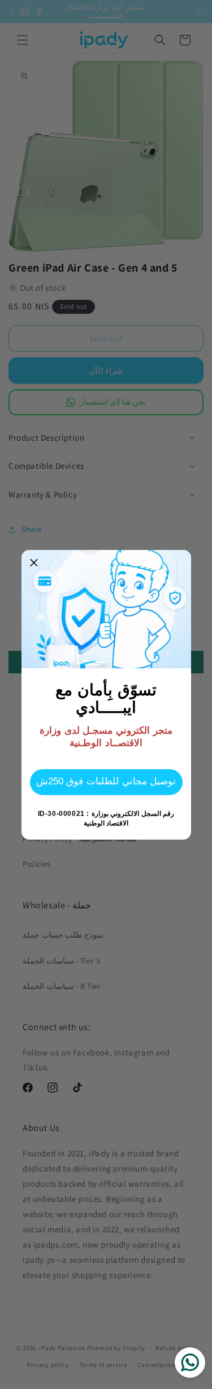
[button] (34, 562)
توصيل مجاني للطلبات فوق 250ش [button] (106, 781)
